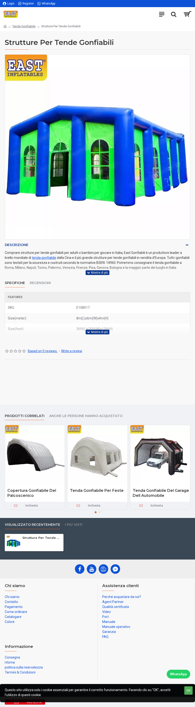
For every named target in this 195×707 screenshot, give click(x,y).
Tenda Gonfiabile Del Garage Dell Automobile (161, 493)
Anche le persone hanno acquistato (85, 416)
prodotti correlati (24, 416)
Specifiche (15, 283)
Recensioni (40, 283)
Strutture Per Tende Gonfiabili (42, 538)
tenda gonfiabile (44, 258)
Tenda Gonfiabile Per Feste (97, 490)
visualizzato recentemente (32, 525)
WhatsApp (178, 674)
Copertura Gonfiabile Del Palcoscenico (31, 493)
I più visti (74, 525)
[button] (96, 512)
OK (188, 690)
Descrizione (16, 245)
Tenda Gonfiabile (23, 26)
